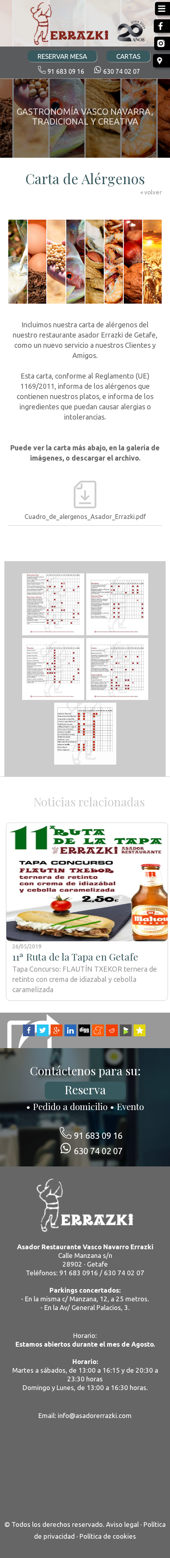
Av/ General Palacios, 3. (95, 1307)
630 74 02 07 (121, 71)
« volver (151, 192)
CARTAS (128, 56)
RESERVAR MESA (62, 56)
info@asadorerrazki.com (95, 1415)
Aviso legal (122, 1524)
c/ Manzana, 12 (85, 1298)
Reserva (85, 1089)
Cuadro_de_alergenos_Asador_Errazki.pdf (85, 516)
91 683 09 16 (65, 71)
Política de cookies (107, 1536)
